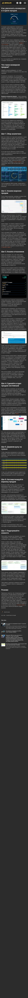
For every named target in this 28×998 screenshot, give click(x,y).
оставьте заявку (21, 605)
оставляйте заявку (6, 247)
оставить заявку (17, 161)
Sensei (16, 413)
